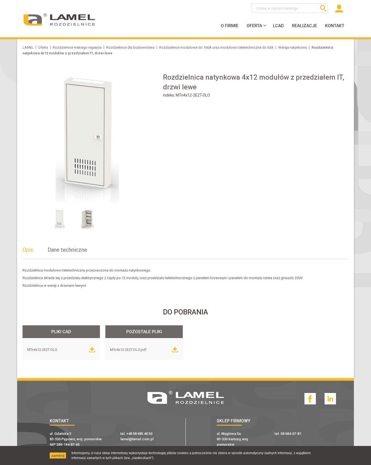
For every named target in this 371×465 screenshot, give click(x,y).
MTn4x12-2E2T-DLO (42, 350)
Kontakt (334, 25)
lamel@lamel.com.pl (136, 439)
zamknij (57, 455)
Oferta (254, 25)
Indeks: (169, 95)
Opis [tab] (28, 249)
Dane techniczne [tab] (67, 249)
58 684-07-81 (291, 434)
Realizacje (304, 25)
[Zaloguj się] (338, 11)
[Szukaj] (323, 8)
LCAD (278, 25)
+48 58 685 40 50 (139, 434)
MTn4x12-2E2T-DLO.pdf (128, 350)
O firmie (229, 25)
